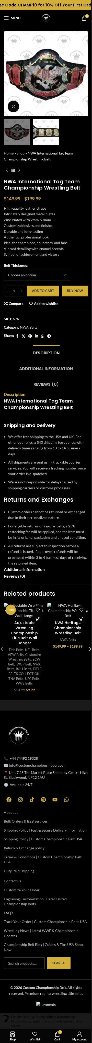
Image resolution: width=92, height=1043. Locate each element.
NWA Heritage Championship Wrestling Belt (67, 627)
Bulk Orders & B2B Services (26, 821)
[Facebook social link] (17, 336)
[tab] (46, 352)
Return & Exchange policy (24, 848)
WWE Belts (24, 683)
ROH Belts (23, 669)
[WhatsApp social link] (43, 336)
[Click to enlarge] (13, 106)
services (14, 468)
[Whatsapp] (66, 799)
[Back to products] (13, 170)
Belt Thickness (15, 265)
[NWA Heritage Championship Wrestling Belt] (67, 610)
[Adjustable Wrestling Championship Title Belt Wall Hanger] (24, 610)
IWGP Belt (23, 664)
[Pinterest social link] (30, 336)
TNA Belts (16, 679)
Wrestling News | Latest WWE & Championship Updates (41, 933)
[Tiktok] (32, 799)
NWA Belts (28, 327)
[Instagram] (20, 799)
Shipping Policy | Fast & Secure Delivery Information (45, 830)
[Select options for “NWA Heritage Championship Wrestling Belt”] (81, 618)
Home (9, 153)
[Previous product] (7, 170)
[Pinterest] (43, 799)
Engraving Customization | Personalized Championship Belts (35, 901)
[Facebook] (9, 799)
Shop (21, 153)
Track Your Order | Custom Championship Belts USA (45, 921)
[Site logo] (46, 17)
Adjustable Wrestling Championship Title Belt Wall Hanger (24, 632)
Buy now (75, 291)
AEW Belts (16, 655)
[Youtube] (55, 799)
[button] (9, 74)
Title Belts (16, 650)
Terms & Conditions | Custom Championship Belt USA (43, 859)
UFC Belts (32, 679)
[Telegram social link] (49, 336)
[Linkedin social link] (36, 336)
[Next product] (19, 170)
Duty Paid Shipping (19, 871)
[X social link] (23, 336)
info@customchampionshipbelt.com (37, 765)
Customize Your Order (22, 890)
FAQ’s (8, 913)
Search (58, 963)
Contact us (12, 881)
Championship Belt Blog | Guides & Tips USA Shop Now (43, 947)
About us (11, 812)
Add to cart (43, 291)
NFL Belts (32, 650)
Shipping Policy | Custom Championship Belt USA (43, 839)
